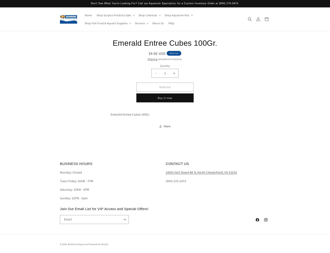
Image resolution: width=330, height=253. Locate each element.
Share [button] (167, 126)
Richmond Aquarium (78, 244)
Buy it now (165, 98)
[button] (115, 15)
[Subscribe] (124, 219)
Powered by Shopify (98, 244)
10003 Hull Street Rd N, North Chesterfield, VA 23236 (201, 172)
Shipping (152, 59)
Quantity (165, 65)
